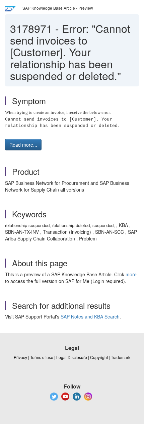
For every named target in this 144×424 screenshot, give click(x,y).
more (131, 274)
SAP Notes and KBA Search (90, 316)
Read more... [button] (23, 144)
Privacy (20, 357)
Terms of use (41, 357)
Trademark (120, 357)
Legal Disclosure (71, 357)
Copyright (99, 357)
